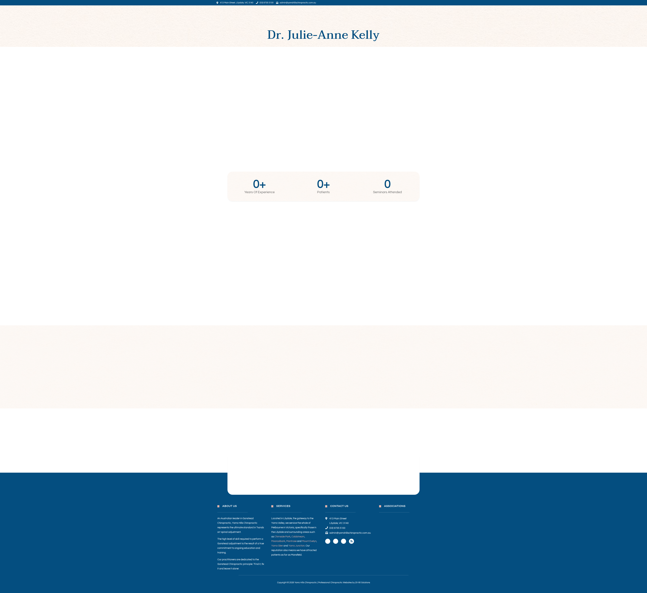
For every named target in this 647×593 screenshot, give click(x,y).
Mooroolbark (278, 541)
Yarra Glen (277, 545)
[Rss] (351, 541)
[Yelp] (343, 541)
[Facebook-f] (327, 541)
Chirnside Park (282, 536)
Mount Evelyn (309, 541)
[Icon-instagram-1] (335, 541)
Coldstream (297, 536)
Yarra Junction (296, 545)
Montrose (291, 541)
